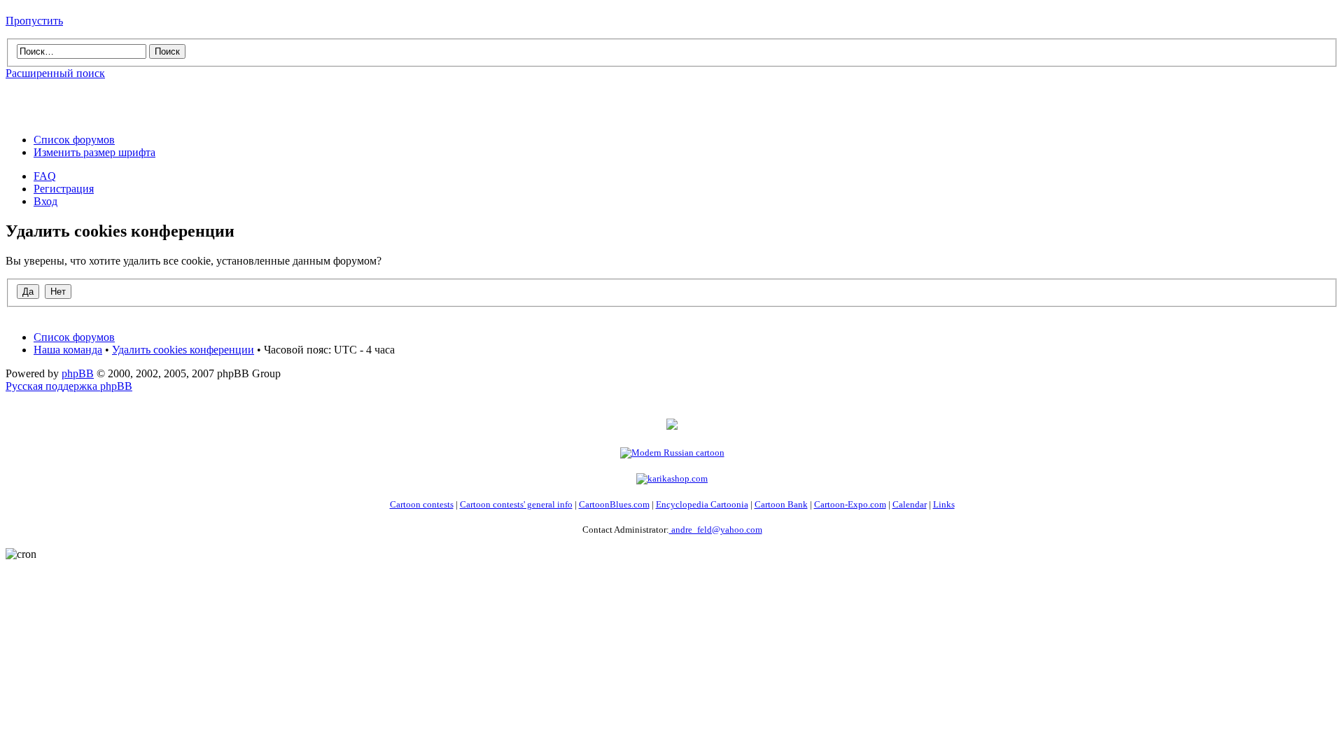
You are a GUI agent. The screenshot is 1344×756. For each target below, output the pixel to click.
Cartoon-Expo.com (850, 504)
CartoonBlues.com (614, 504)
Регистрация (64, 189)
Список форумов (74, 140)
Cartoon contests (422, 504)
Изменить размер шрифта (94, 152)
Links (944, 504)
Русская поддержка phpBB (69, 386)
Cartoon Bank (781, 504)
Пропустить (34, 21)
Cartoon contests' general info (516, 504)
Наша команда (68, 350)
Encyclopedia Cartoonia (702, 504)
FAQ (45, 176)
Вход (45, 201)
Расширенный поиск (55, 73)
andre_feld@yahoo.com (715, 529)
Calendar (909, 504)
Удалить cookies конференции (183, 350)
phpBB (78, 373)
